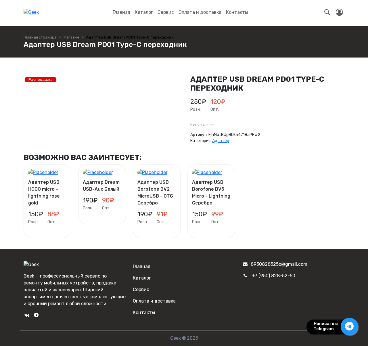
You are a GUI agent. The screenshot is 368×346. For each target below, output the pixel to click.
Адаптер (220, 140)
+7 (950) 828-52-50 (273, 275)
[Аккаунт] (339, 12)
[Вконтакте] (27, 315)
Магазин (71, 37)
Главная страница (40, 37)
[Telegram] (36, 315)
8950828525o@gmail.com (279, 264)
